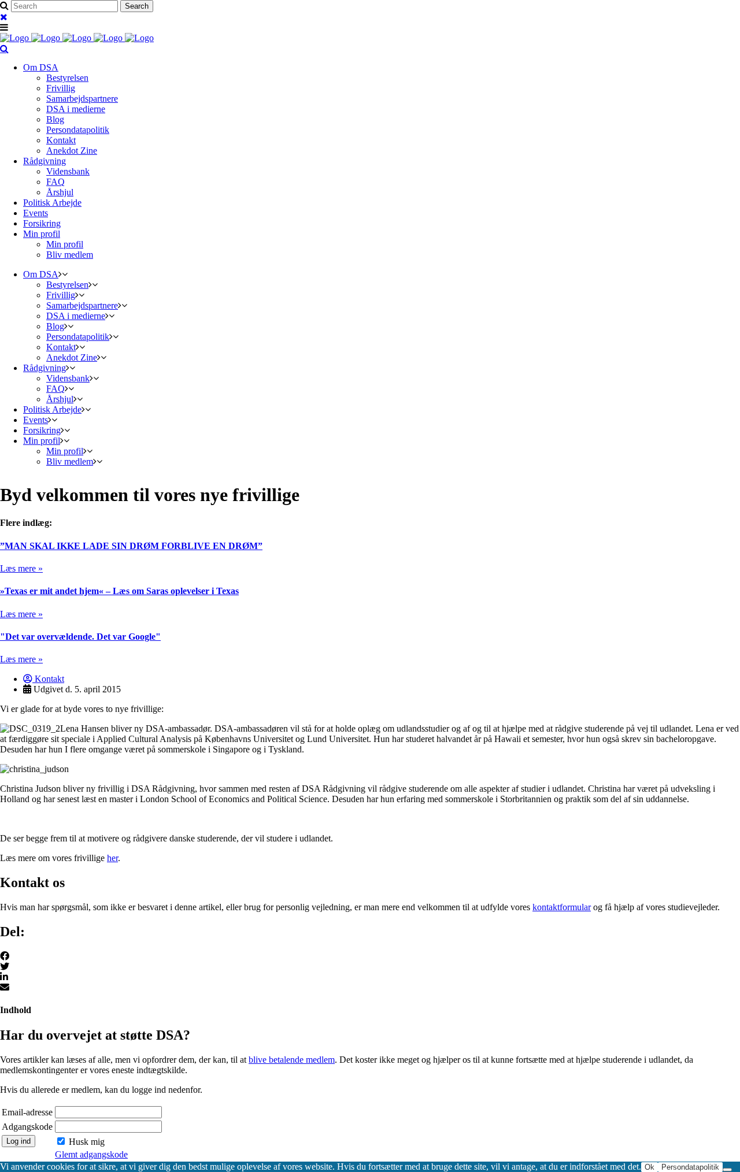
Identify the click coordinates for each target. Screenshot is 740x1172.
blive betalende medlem (292, 1060)
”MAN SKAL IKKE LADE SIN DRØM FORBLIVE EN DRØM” (131, 546)
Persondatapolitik (690, 1167)
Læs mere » (21, 568)
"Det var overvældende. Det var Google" (80, 636)
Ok (649, 1167)
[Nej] (727, 1169)
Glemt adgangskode (91, 1154)
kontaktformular (561, 907)
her (112, 858)
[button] (370, 956)
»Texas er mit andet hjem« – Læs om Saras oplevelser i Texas (119, 591)
